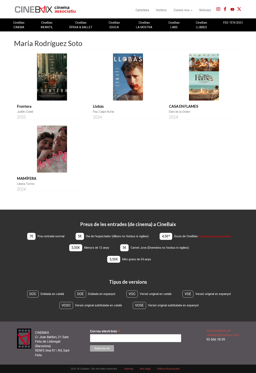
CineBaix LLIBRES (201, 25)
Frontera (24, 106)
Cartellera (142, 10)
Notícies (205, 10)
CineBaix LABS (174, 25)
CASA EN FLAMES (183, 106)
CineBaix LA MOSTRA (144, 25)
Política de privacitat (168, 368)
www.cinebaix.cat (218, 331)
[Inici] (47, 9)
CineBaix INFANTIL (47, 25)
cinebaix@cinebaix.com (222, 335)
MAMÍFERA (26, 178)
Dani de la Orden (179, 112)
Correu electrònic (105, 331)
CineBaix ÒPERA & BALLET (80, 25)
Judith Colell (25, 112)
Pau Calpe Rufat (103, 112)
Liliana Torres (26, 184)
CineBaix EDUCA (114, 25)
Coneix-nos (182, 10)
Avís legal (145, 368)
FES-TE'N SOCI (233, 22)
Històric (161, 10)
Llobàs (98, 106)
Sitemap (128, 368)
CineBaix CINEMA (18, 25)
